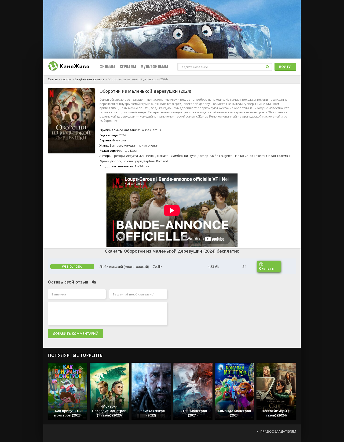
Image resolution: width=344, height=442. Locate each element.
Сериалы (128, 67)
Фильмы (107, 67)
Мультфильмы (154, 67)
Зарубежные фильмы (89, 79)
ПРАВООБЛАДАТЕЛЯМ (278, 431)
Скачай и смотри (60, 79)
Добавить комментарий (75, 333)
